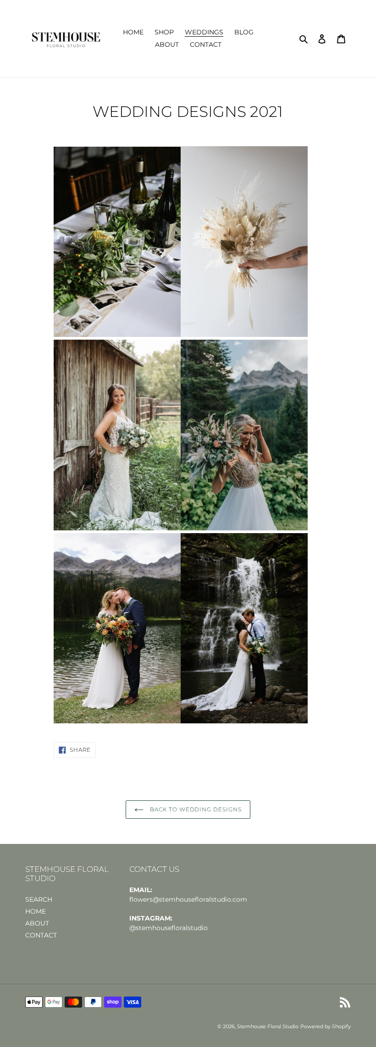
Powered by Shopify (325, 1026)
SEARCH (38, 899)
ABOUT (37, 923)
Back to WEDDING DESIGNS (195, 809)
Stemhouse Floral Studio (268, 1026)
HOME (35, 911)
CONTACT (41, 935)
